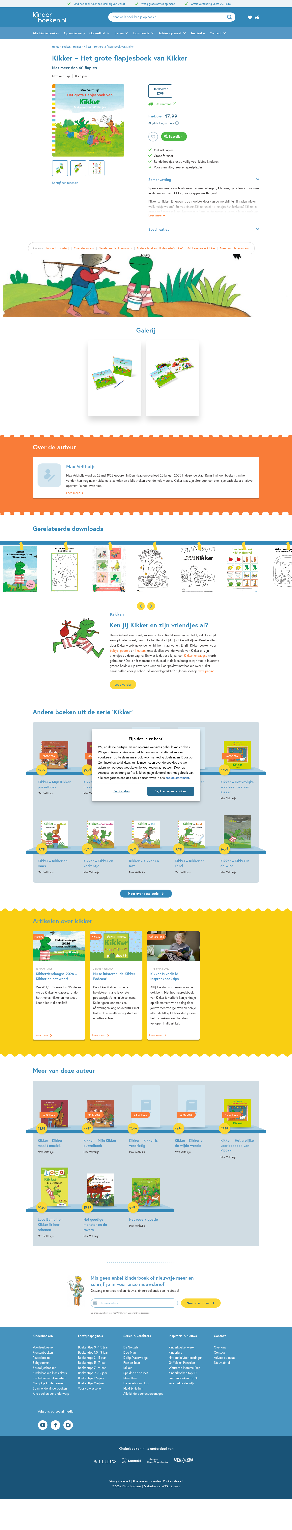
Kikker (127, 1368)
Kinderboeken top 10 (182, 1373)
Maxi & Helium (133, 1388)
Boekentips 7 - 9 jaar (92, 1368)
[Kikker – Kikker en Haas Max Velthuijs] (55, 840)
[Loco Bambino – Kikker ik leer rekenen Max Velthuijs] (55, 1201)
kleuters (140, 650)
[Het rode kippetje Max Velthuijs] (146, 1196)
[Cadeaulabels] (109, 568)
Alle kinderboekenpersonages (143, 1393)
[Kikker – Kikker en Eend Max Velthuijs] (192, 840)
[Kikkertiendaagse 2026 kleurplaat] (64, 568)
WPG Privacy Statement (126, 1313)
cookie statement (177, 778)
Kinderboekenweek (181, 1347)
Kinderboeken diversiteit (49, 1378)
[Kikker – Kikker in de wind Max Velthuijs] (237, 840)
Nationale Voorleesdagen (185, 1357)
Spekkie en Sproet (135, 1373)
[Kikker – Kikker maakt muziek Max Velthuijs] (55, 1119)
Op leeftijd (97, 33)
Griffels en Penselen (182, 1362)
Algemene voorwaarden (146, 1481)
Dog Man (129, 1352)
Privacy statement (119, 1481)
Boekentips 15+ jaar (91, 1383)
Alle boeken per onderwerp (51, 1393)
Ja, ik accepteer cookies (170, 791)
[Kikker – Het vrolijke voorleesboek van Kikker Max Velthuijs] (237, 764)
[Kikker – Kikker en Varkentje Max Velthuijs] (100, 840)
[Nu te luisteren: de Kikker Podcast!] (116, 985)
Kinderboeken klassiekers (50, 1373)
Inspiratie (198, 33)
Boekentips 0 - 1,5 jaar (93, 1347)
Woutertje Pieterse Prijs (184, 1368)
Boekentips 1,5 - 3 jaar (93, 1352)
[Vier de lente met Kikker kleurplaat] (198, 568)
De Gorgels (130, 1347)
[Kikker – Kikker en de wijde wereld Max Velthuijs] (192, 1119)
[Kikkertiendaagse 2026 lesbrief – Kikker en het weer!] (20, 568)
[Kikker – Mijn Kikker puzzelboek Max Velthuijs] (55, 761)
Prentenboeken (43, 1352)
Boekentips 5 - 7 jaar (92, 1362)
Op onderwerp (74, 33)
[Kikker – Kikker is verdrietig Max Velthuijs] (146, 1119)
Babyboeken (41, 1362)
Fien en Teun (131, 1362)
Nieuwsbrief (222, 1362)
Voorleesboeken (43, 1347)
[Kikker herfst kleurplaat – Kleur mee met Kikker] (153, 568)
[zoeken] (230, 17)
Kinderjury (175, 1352)
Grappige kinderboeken (48, 1383)
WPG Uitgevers (171, 1486)
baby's (114, 650)
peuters (125, 650)
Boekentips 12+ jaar (91, 1378)
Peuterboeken (42, 1357)
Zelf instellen (121, 791)
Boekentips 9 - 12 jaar (92, 1373)
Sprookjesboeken (44, 1368)
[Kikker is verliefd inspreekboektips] (173, 985)
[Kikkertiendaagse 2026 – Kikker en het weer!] (59, 985)
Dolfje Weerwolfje (135, 1357)
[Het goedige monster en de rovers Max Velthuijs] (100, 1201)
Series (119, 33)
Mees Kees (130, 1378)
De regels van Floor (136, 1383)
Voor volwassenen (90, 1388)
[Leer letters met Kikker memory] (242, 568)
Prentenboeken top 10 (183, 1378)
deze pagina (206, 671)
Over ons (220, 1347)
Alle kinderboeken (46, 33)
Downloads (141, 33)
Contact (216, 33)
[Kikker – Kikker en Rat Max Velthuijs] (146, 840)
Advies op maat (170, 33)
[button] (151, 606)
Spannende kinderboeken (50, 1388)
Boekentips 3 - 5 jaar (92, 1357)
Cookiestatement (173, 1481)
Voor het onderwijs (181, 1383)
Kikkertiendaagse (195, 655)
